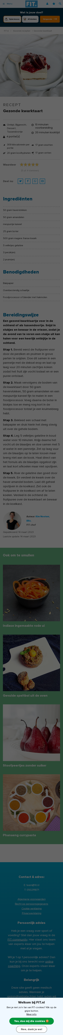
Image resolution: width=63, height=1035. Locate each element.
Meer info (31, 1014)
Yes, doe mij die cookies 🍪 (31, 1021)
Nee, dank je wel (31, 1029)
